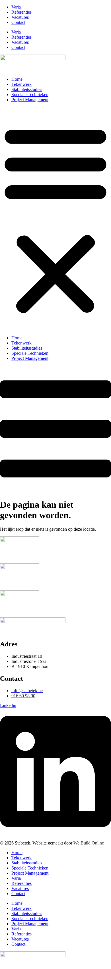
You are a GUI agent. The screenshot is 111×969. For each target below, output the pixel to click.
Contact (18, 22)
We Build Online (88, 843)
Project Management (29, 99)
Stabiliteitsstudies (26, 89)
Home (16, 79)
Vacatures (20, 17)
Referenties (21, 12)
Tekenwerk (21, 84)
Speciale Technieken (29, 94)
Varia (16, 7)
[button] (55, 219)
